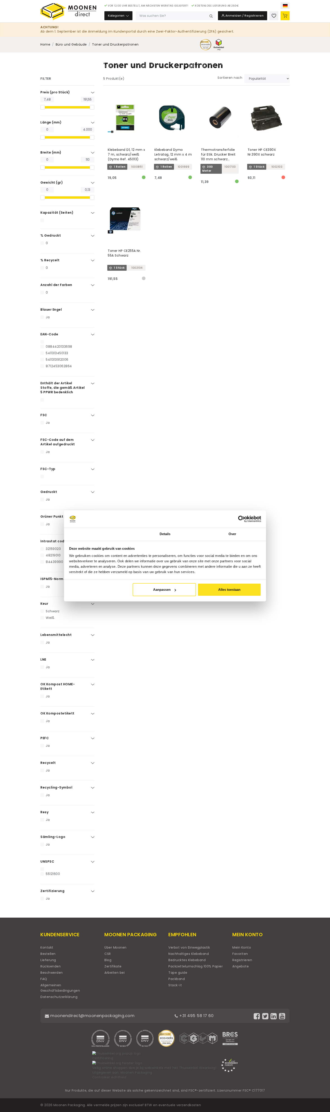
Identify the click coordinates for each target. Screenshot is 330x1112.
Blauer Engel (51, 309)
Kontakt (46, 947)
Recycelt (48, 762)
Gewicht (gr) (51, 182)
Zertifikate (113, 966)
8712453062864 (59, 366)
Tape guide (177, 972)
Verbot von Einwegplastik (189, 947)
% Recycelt (49, 260)
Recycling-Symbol (56, 787)
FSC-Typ (47, 469)
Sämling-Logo (52, 837)
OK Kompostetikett (57, 713)
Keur (44, 603)
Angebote (240, 966)
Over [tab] (232, 534)
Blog (107, 960)
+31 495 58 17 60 (195, 1015)
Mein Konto (241, 947)
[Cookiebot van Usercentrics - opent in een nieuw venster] (241, 519)
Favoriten (240, 954)
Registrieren (242, 960)
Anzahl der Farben (56, 285)
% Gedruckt (50, 235)
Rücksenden (50, 966)
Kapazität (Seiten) (56, 212)
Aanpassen (162, 589)
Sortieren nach (230, 77)
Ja (48, 317)
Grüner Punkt (51, 516)
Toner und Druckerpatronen (115, 44)
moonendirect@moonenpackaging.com (91, 1015)
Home (45, 44)
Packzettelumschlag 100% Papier (195, 966)
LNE (43, 659)
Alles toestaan (229, 589)
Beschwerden (51, 972)
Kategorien (116, 15)
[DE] (285, 5)
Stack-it (175, 985)
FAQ (43, 979)
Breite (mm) (51, 152)
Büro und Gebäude (71, 44)
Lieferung (48, 960)
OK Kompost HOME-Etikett (57, 686)
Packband (176, 979)
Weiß (50, 617)
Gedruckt (48, 492)
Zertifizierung (52, 891)
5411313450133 (57, 353)
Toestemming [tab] (97, 534)
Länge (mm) (51, 122)
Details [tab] (165, 534)
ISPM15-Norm (52, 579)
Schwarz (53, 611)
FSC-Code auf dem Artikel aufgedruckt (57, 441)
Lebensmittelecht (56, 635)
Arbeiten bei (114, 972)
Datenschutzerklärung (58, 997)
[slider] (42, 107)
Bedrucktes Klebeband (187, 960)
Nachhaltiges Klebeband (188, 954)
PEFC (44, 738)
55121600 (53, 874)
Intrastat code (53, 541)
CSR (107, 954)
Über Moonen (115, 947)
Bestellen (48, 954)
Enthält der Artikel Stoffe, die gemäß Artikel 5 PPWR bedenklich (62, 387)
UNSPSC (47, 861)
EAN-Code (49, 334)
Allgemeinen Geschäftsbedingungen (60, 988)
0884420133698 (59, 346)
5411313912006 (57, 359)
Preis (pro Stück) (55, 92)
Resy (44, 812)
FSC (43, 415)
